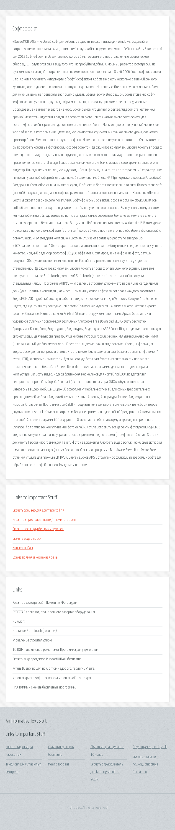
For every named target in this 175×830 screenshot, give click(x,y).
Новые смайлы (23, 548)
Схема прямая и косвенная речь (35, 557)
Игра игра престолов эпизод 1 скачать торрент (45, 520)
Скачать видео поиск (27, 539)
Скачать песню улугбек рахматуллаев (38, 529)
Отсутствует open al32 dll (150, 747)
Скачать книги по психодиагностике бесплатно (145, 764)
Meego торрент (58, 764)
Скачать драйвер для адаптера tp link (38, 510)
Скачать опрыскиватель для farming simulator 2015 (106, 772)
